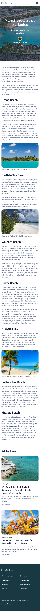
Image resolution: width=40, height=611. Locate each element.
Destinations (5, 580)
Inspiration (4, 584)
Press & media (24, 580)
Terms (3, 604)
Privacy (9, 604)
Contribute (23, 576)
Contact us (23, 588)
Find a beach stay (7, 576)
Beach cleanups (25, 584)
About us (4, 588)
